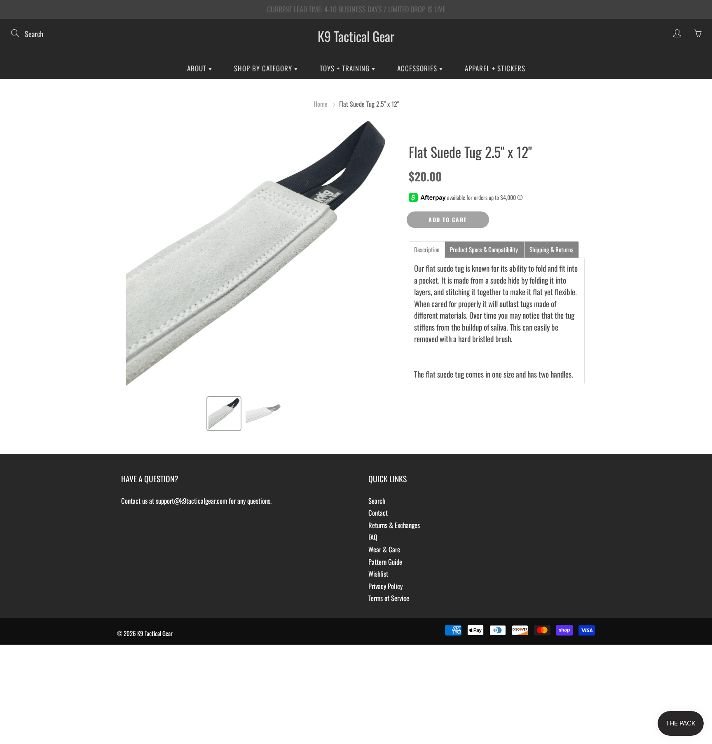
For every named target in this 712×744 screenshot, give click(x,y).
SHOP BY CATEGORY (264, 68)
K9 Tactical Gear (356, 36)
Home (321, 104)
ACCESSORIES (418, 68)
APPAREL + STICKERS (495, 68)
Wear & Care (384, 549)
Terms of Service (388, 598)
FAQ (372, 537)
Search (376, 500)
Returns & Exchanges (394, 525)
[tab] (427, 249)
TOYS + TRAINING (346, 68)
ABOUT (197, 68)
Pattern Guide (385, 561)
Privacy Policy (385, 586)
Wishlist (378, 573)
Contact (378, 512)
